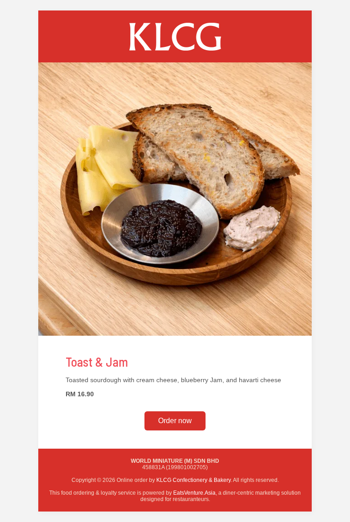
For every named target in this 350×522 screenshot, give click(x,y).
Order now (175, 421)
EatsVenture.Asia (194, 493)
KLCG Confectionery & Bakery (193, 480)
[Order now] (175, 60)
